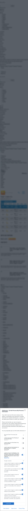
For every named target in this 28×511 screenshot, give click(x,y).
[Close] (25, 410)
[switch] (23, 438)
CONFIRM (8, 503)
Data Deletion (6, 508)
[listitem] (14, 435)
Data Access (14, 508)
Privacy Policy (22, 508)
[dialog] (14, 459)
